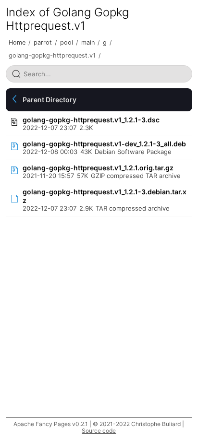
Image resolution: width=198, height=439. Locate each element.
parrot (43, 42)
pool (66, 42)
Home (17, 42)
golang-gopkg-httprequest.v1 (52, 55)
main (88, 42)
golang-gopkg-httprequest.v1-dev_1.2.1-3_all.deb (104, 144)
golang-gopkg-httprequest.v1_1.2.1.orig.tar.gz (98, 168)
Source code (99, 430)
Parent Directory (49, 99)
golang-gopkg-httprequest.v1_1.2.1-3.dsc (91, 120)
